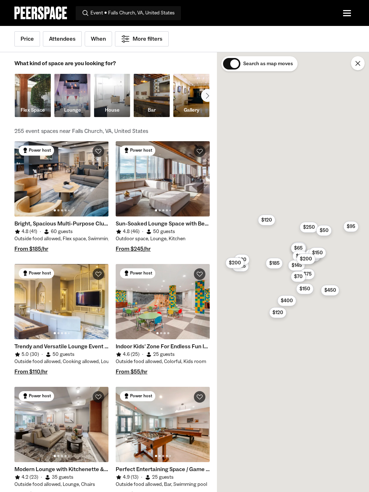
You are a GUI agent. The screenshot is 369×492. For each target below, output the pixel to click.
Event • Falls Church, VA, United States (132, 13)
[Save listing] (98, 151)
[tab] (55, 210)
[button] (274, 263)
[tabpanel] (61, 178)
